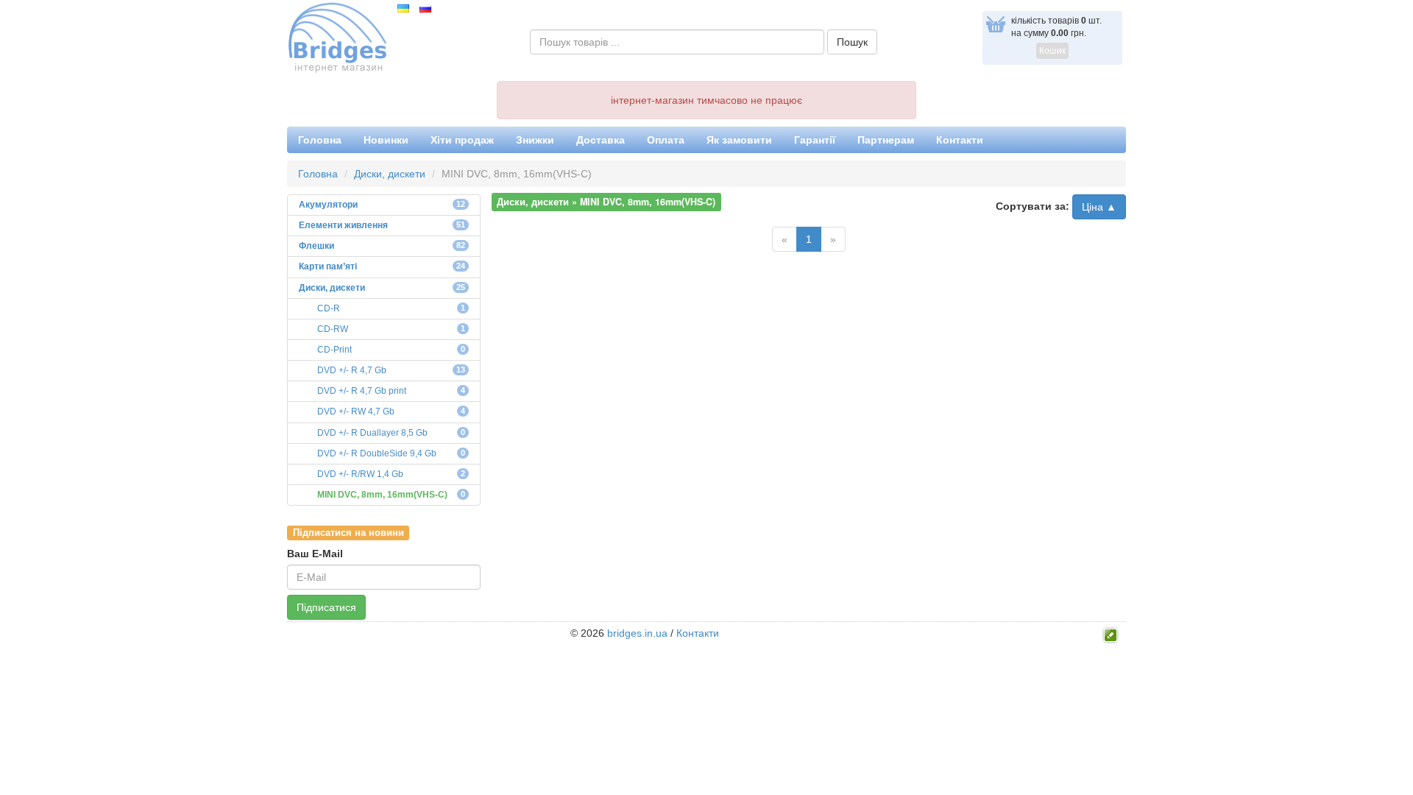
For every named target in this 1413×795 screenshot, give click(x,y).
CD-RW (332, 329)
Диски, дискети (389, 174)
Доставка (600, 140)
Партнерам (885, 140)
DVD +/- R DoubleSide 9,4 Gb (376, 453)
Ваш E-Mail (315, 553)
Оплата (665, 140)
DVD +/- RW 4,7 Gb (355, 411)
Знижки (535, 140)
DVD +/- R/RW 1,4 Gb (360, 474)
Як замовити (739, 140)
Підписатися (326, 607)
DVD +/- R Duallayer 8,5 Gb (372, 433)
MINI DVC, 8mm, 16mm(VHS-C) (382, 495)
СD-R (328, 308)
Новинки (386, 140)
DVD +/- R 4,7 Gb (351, 370)
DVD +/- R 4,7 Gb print (361, 391)
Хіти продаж (462, 140)
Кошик (1052, 51)
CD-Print (334, 349)
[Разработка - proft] (1111, 634)
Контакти (959, 140)
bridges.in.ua (637, 633)
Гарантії (814, 140)
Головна (319, 140)
